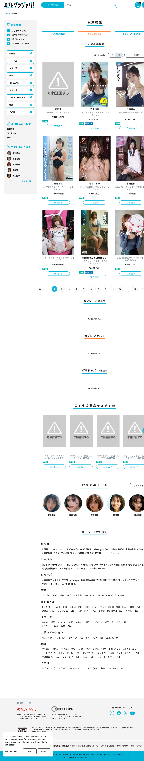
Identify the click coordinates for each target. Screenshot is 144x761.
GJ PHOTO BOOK (89, 564)
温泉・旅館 (109, 637)
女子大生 (130, 649)
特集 (9, 137)
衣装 (11, 75)
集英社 (121, 549)
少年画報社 (47, 553)
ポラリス (59, 583)
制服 (66, 595)
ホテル (92, 637)
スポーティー (87, 610)
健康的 (49, 610)
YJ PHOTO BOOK (72, 564)
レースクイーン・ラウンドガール (61, 653)
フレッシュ (67, 610)
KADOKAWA (73, 549)
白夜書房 (89, 553)
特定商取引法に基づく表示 (64, 746)
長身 (136, 606)
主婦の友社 (130, 549)
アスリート (104, 656)
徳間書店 (65, 553)
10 (120, 289)
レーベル (13, 60)
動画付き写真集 (88, 580)
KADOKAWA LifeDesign (91, 549)
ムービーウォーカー (111, 553)
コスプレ (50, 595)
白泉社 (81, 553)
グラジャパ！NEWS (20, 43)
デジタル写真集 (19, 30)
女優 (85, 649)
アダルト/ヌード (122, 656)
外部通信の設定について (88, 746)
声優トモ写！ (48, 583)
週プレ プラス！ (19, 39)
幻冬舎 (114, 549)
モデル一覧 (26, 181)
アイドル (69, 649)
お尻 (84, 606)
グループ (76, 637)
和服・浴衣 (115, 595)
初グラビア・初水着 (71, 668)
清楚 (67, 626)
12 (135, 289)
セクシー (51, 626)
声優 (114, 649)
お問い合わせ (122, 746)
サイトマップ (136, 746)
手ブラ (49, 668)
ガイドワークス (58, 549)
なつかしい (100, 622)
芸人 (88, 656)
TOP (6, 14)
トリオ (61, 637)
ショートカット (103, 606)
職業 (11, 104)
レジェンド (72, 656)
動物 (106, 668)
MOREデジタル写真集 (109, 564)
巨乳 (70, 606)
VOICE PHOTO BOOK (106, 580)
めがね (97, 595)
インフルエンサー (128, 653)
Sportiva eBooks (96, 568)
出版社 (12, 53)
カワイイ (121, 622)
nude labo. (70, 583)
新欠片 (73, 553)
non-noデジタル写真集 (132, 564)
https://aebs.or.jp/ (39, 732)
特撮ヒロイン (51, 656)
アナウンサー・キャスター (99, 653)
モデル (100, 649)
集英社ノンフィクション (75, 568)
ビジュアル (14, 82)
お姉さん (66, 622)
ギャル (132, 610)
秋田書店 (46, 549)
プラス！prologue (70, 580)
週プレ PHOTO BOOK (52, 564)
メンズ (92, 668)
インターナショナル (111, 610)
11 (127, 289)
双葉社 (98, 553)
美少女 (49, 622)
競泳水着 (81, 595)
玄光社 (106, 549)
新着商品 (10, 129)
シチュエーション (17, 97)
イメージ (13, 90)
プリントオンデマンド (128, 580)
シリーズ (13, 68)
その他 (12, 112)
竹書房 (56, 553)
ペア (47, 637)
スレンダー (52, 606)
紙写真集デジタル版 (51, 580)
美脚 (122, 606)
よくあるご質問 (107, 746)
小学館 (140, 549)
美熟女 (83, 622)
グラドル (51, 649)
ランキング (11, 133)
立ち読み (58, 125)
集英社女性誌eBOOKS (52, 568)
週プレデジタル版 (20, 35)
